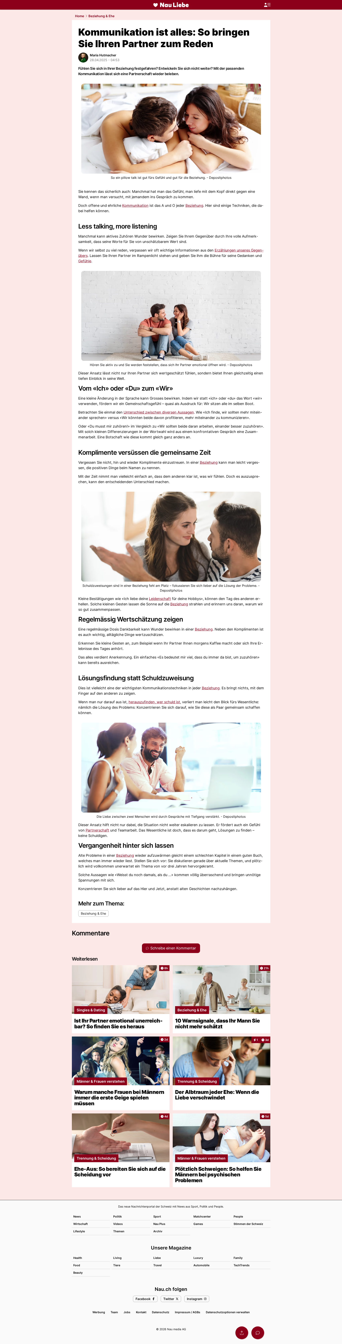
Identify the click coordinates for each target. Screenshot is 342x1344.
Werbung (98, 1312)
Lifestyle (79, 1231)
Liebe (157, 1257)
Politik (117, 1216)
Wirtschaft (80, 1224)
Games (198, 1224)
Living (117, 1257)
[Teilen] (241, 1332)
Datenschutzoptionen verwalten (228, 1312)
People (238, 1216)
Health (77, 1257)
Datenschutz (160, 1312)
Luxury (198, 1257)
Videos (118, 1224)
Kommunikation (135, 205)
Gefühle (84, 261)
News (77, 1216)
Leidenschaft (160, 599)
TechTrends (242, 1265)
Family (238, 1257)
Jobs (127, 1312)
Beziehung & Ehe (101, 16)
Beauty (78, 1272)
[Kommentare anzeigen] (257, 1332)
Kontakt (141, 1312)
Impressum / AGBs (187, 1312)
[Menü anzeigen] (267, 5)
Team (114, 1312)
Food (76, 1265)
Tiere (116, 1265)
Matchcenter (202, 1216)
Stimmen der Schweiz (248, 1224)
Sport (157, 1216)
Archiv (157, 1231)
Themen (118, 1231)
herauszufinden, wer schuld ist (154, 702)
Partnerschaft (97, 830)
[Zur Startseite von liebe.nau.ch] (171, 4)
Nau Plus (159, 1224)
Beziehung (194, 205)
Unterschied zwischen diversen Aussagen (159, 412)
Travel (157, 1265)
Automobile (201, 1265)
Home (79, 16)
